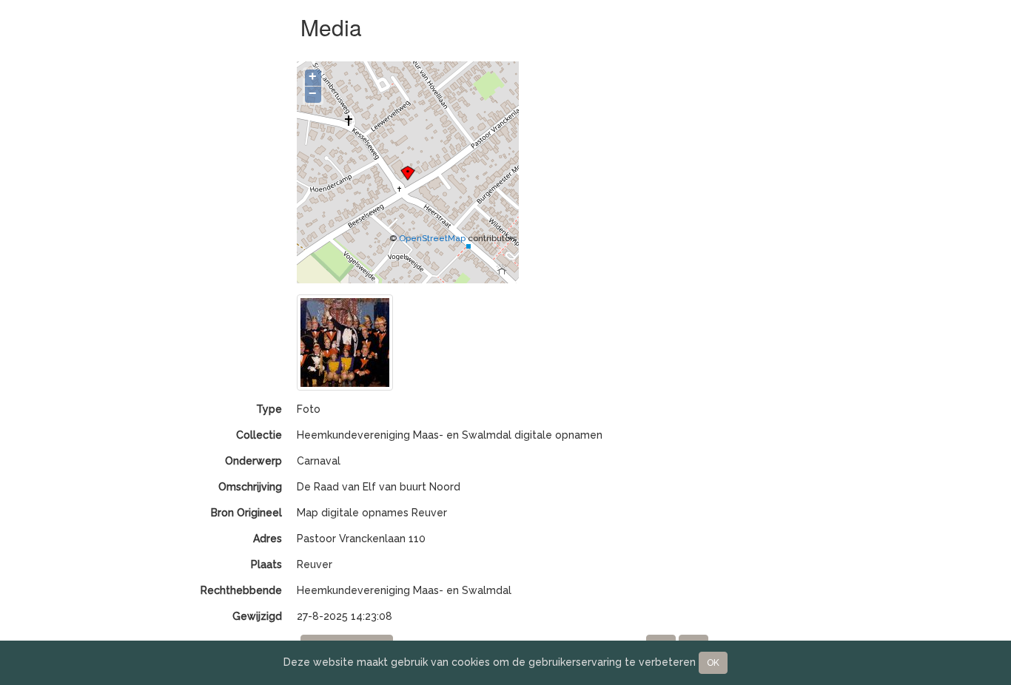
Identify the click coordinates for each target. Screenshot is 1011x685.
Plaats (266, 564)
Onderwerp (253, 461)
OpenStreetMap (432, 238)
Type (269, 409)
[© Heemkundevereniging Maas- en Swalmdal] (345, 342)
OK (713, 663)
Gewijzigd (257, 616)
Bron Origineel (246, 513)
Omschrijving (250, 487)
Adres (267, 538)
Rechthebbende (241, 590)
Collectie (259, 435)
